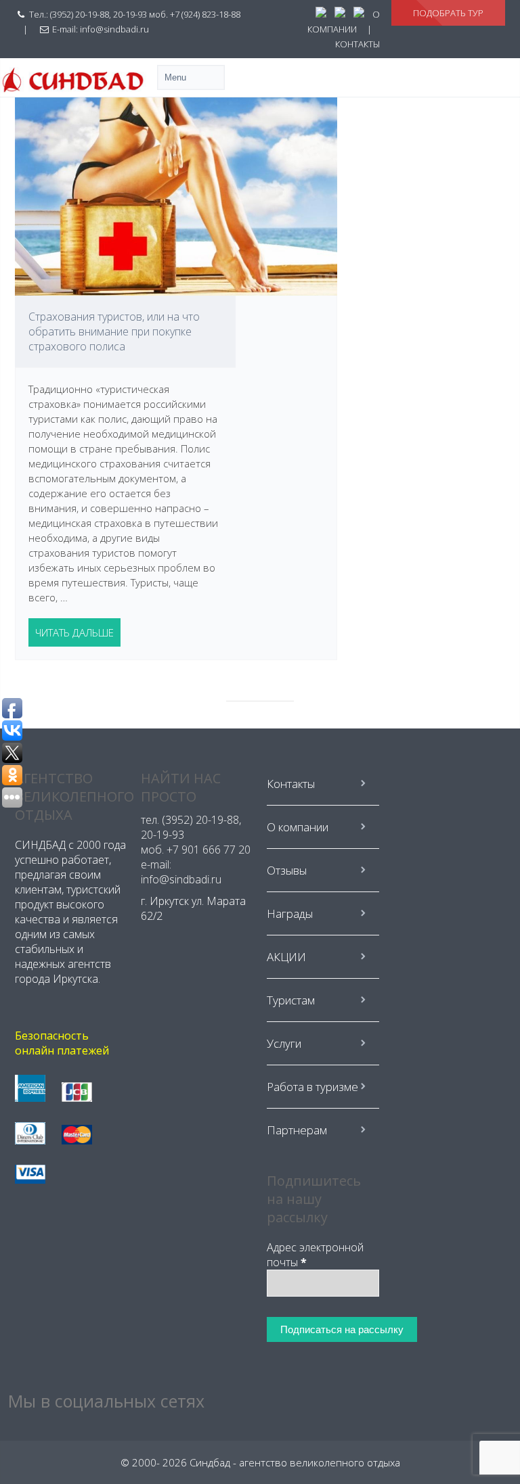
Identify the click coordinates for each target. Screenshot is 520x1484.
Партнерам (297, 1130)
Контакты (291, 783)
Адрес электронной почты (315, 1255)
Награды (290, 913)
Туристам (291, 1000)
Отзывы (287, 870)
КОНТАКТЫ (357, 44)
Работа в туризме (312, 1086)
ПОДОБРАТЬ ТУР (448, 13)
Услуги (284, 1043)
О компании (297, 827)
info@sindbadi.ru (114, 29)
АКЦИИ (286, 957)
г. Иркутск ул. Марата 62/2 (193, 908)
